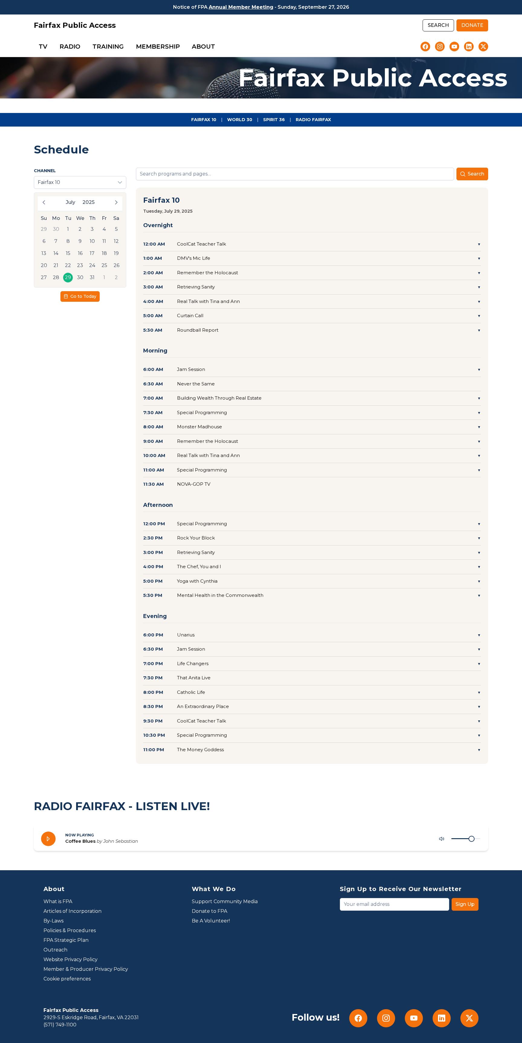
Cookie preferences (67, 979)
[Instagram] (440, 46)
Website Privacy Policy (71, 959)
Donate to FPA (209, 911)
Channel (45, 170)
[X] (483, 46)
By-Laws (53, 921)
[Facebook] (425, 46)
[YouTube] (454, 46)
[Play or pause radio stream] (48, 839)
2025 (88, 202)
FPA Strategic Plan (66, 940)
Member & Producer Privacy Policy (86, 969)
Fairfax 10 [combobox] (49, 182)
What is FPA (58, 901)
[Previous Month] (44, 202)
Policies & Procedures (70, 930)
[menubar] (127, 46)
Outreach (55, 950)
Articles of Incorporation (73, 911)
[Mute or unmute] (442, 838)
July (70, 202)
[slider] (472, 839)
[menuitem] (43, 46)
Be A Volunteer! (211, 921)
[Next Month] (116, 202)
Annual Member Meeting (241, 7)
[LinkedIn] (469, 46)
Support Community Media (225, 901)
